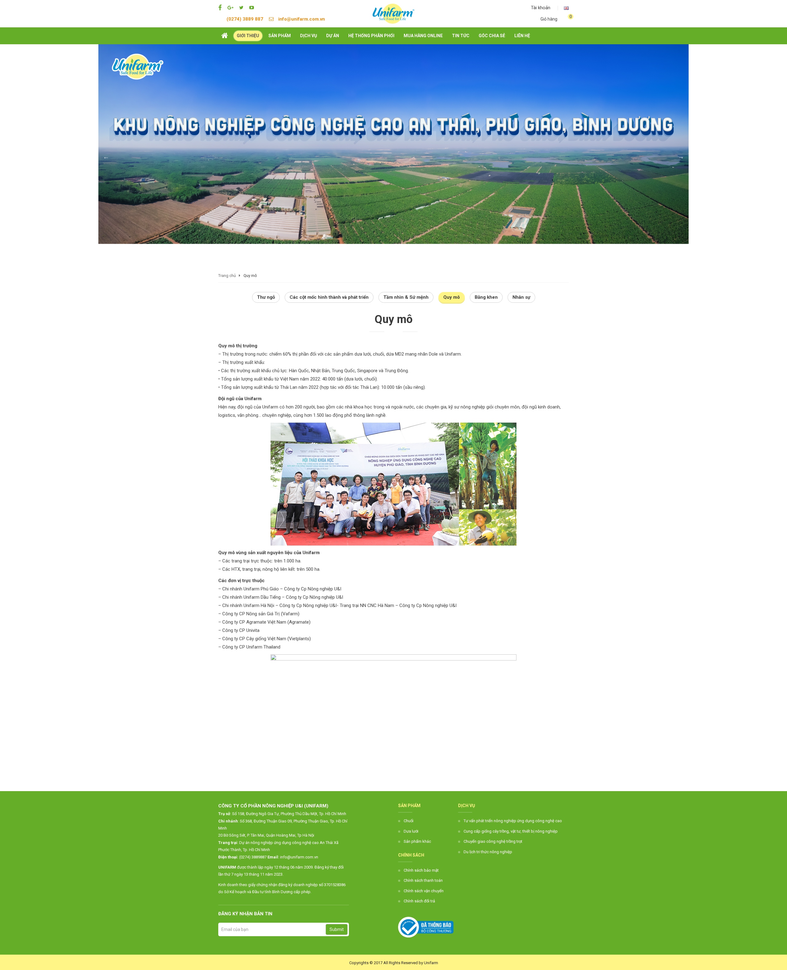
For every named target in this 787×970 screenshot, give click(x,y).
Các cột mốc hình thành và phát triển (329, 297)
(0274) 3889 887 (245, 19)
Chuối (408, 820)
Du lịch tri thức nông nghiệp (488, 852)
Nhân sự (521, 297)
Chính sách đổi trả (419, 901)
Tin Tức (460, 35)
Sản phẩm (279, 35)
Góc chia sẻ (492, 35)
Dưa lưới (411, 831)
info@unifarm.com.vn (301, 19)
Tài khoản (540, 7)
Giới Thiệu (248, 35)
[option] (393, 144)
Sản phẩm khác (417, 841)
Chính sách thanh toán (423, 880)
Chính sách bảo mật (421, 870)
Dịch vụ (308, 35)
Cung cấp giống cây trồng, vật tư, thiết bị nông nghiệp (511, 831)
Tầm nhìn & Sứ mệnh (406, 297)
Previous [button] (106, 157)
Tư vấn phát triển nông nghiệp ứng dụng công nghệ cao (513, 820)
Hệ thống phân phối (371, 35)
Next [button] (681, 157)
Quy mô (451, 297)
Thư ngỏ (266, 297)
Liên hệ (522, 35)
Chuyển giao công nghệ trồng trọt (493, 841)
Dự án (332, 35)
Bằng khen (486, 297)
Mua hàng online (423, 35)
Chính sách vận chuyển (424, 891)
